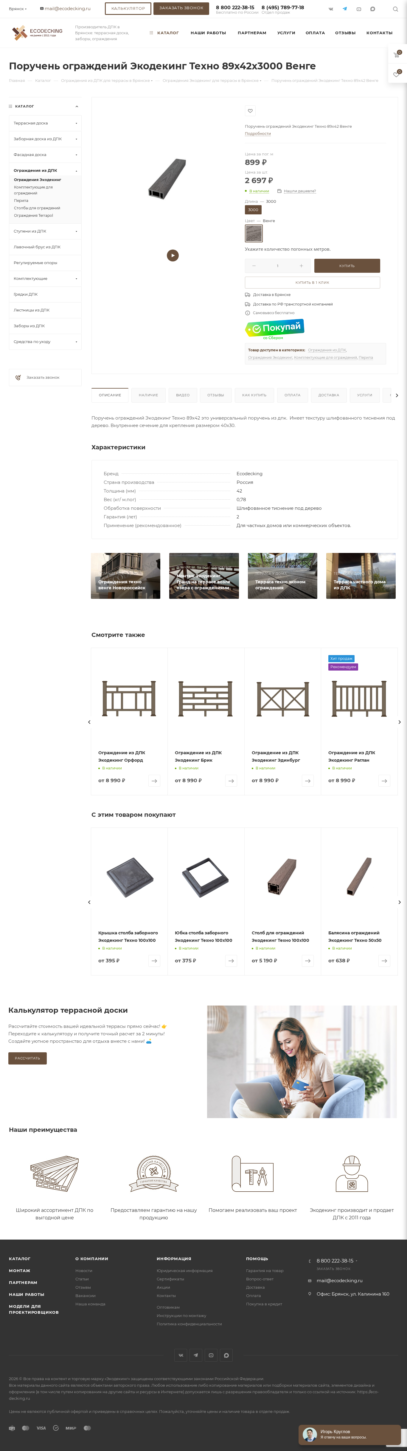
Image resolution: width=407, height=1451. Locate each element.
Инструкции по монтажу (181, 1315)
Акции (163, 1287)
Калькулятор (128, 8)
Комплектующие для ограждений (325, 357)
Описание (110, 395)
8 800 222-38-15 (237, 10)
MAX (373, 8)
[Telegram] (345, 8)
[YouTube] (359, 8)
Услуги (364, 395)
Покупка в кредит (264, 1304)
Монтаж (19, 1270)
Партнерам (23, 1282)
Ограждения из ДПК (327, 350)
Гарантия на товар (265, 1270)
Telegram (195, 1355)
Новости (83, 1270)
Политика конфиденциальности (189, 1323)
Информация (174, 1258)
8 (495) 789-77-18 (283, 10)
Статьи (82, 1279)
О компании (91, 1258)
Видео (183, 395)
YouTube (211, 1355)
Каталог (20, 1258)
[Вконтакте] (331, 8)
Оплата (293, 395)
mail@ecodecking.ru (68, 8)
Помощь (257, 1258)
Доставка (329, 395)
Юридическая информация (185, 1270)
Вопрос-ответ (260, 1279)
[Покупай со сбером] (275, 329)
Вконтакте (180, 1355)
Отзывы (215, 395)
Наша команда (90, 1304)
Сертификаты (170, 1279)
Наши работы (26, 1294)
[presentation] (89, 722)
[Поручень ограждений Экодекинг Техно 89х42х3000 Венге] (168, 180)
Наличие (148, 395)
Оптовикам (168, 1307)
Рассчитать (27, 1058)
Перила (366, 357)
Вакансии (85, 1295)
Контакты (166, 1295)
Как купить (254, 395)
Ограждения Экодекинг (270, 357)
